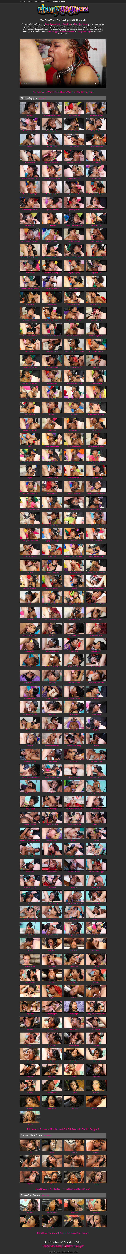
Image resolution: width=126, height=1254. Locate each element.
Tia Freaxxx (96, 1168)
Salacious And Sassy (74, 635)
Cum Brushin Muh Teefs (30, 714)
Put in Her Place (96, 178)
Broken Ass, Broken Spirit (52, 777)
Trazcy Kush (29, 1077)
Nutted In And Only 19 (52, 525)
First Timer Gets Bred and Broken (30, 509)
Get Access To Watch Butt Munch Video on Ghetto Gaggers (63, 91)
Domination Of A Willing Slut (52, 273)
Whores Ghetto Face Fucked (50, 1245)
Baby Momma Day (96, 478)
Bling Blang (96, 730)
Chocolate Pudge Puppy (30, 367)
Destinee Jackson (74, 1029)
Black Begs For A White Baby (96, 462)
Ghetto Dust (96, 824)
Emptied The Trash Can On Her (74, 903)
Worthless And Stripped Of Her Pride (29, 210)
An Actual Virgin (52, 809)
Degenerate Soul (96, 273)
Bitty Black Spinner (96, 761)
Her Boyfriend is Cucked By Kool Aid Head (96, 556)
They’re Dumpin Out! (74, 115)
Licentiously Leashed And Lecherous (52, 604)
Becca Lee (96, 1212)
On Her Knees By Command (29, 241)
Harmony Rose (52, 1029)
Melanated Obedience (96, 635)
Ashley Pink (74, 1212)
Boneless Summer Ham (30, 635)
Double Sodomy (96, 919)
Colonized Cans (74, 730)
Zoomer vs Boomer (52, 588)
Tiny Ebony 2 (52, 1077)
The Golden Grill (96, 887)
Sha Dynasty (52, 966)
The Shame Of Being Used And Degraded (30, 288)
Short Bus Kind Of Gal (96, 777)
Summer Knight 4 (74, 1014)
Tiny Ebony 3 (52, 1045)
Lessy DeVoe (30, 1014)
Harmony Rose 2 (30, 998)
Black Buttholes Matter (74, 509)
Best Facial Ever (96, 430)
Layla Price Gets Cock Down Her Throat (72, 1245)
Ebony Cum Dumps (59, 2)
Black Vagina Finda (52, 351)
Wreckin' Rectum (96, 288)
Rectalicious (29, 399)
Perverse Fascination (96, 241)
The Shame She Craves (96, 194)
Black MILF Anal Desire (96, 351)
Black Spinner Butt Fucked (30, 541)
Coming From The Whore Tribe (52, 336)
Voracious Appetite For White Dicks (74, 257)
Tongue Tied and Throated (52, 162)
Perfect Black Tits (96, 667)
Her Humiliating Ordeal (96, 210)
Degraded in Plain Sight (30, 194)
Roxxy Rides (52, 950)
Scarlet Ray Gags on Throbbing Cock (54, 1247)
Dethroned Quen (96, 225)
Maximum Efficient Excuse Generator (30, 840)
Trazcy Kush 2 (96, 1061)
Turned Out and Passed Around (74, 225)
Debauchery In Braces (52, 320)
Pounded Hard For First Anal (96, 525)
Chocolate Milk (29, 651)
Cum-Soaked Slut (96, 162)
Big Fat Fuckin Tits (74, 430)
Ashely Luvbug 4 (30, 966)
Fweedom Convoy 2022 (74, 698)
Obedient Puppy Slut (52, 131)
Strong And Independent (30, 383)
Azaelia (74, 1077)
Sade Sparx (29, 950)
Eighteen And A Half (30, 824)
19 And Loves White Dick (52, 667)
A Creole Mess (52, 225)
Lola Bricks (96, 1045)
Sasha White (29, 1108)
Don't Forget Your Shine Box (96, 572)
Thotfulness (74, 414)
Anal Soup (30, 604)
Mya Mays (30, 1029)
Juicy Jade (30, 1228)
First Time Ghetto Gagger (96, 872)
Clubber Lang (52, 556)
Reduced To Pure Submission (52, 257)
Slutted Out (96, 367)
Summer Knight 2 (52, 1092)
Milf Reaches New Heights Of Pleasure (96, 336)
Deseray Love (30, 1168)
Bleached (96, 746)
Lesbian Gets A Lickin (30, 887)
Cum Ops (30, 146)
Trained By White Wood (30, 919)
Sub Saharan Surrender (52, 619)
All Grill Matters (96, 714)
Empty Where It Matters (74, 178)
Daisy (29, 1152)
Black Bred (74, 541)
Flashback (74, 588)
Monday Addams (30, 162)
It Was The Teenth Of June (74, 809)
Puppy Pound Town (96, 320)
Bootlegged (51, 714)
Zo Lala (96, 966)
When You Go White (52, 824)
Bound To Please (74, 288)
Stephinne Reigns (74, 1045)
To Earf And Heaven (30, 935)
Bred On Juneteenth (74, 462)
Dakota (74, 1184)
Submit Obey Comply (74, 682)
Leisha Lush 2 (74, 950)
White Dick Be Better (30, 698)
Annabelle (96, 1152)
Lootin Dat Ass (74, 146)
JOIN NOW (42, 98)
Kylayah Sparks (29, 982)
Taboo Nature (30, 304)
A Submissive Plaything (74, 320)
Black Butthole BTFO (74, 493)
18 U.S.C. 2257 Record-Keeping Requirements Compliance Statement (63, 1252)
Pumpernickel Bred (96, 383)
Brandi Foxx (74, 1108)
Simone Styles (96, 1029)
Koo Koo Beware (96, 935)
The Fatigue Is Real (52, 194)
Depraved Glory (29, 273)
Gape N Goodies (30, 809)
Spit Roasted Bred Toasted (96, 446)
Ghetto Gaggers (26, 2)
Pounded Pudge (96, 856)
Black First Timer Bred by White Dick (74, 478)
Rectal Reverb (52, 399)
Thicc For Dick (30, 525)
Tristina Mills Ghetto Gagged (74, 1247)
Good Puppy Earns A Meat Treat (74, 604)
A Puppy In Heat (30, 351)
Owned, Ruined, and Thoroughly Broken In (30, 257)
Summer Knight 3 (52, 1061)
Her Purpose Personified (74, 935)
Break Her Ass (52, 919)
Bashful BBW (52, 430)
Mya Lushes (96, 1228)
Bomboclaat (96, 903)
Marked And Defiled (52, 241)
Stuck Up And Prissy (52, 903)
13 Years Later (29, 730)
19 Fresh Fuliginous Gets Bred (96, 493)
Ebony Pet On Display (29, 588)
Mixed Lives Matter (52, 840)
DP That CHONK (74, 919)
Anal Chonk (52, 635)
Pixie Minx (96, 1092)
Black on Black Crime (42, 2)
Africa (52, 1184)
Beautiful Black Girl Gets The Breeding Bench (96, 414)
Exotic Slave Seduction (30, 320)
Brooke (52, 1152)
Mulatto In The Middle (74, 824)
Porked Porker (74, 651)
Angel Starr (52, 1168)
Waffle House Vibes (52, 478)
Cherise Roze (96, 1108)
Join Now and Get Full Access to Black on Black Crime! (63, 1188)
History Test (29, 872)
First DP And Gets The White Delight (29, 430)
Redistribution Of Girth (29, 682)
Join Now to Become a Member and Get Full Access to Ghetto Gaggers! (63, 1129)
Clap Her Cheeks (52, 509)
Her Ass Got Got (30, 856)
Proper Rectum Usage (52, 367)
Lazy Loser (96, 840)
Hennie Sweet (30, 1061)
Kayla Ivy (74, 1092)
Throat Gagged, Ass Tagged (52, 115)
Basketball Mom (52, 462)
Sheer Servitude (52, 383)
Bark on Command (52, 935)
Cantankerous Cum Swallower (74, 856)
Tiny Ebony (96, 1077)
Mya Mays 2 (96, 998)
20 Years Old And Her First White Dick (74, 572)
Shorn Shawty (52, 682)
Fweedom (74, 887)
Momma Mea (74, 761)
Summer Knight (52, 1212)
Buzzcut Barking (30, 414)
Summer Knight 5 (52, 1014)
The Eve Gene (52, 887)
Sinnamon (74, 1152)
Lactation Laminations (52, 746)
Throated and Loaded (96, 146)
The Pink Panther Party (30, 131)
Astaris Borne (52, 1108)
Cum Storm (29, 115)
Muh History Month (96, 698)
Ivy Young (96, 982)
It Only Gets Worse (96, 541)
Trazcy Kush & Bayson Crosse (96, 1014)
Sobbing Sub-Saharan (52, 698)
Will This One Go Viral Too (74, 367)
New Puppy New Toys (96, 399)
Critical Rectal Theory (52, 761)
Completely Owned (74, 241)
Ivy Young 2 (74, 982)
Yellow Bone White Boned (52, 178)
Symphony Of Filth (74, 210)
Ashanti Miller (96, 950)
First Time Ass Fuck (74, 667)
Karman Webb (74, 1061)
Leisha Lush (74, 966)
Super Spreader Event (96, 793)
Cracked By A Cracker (74, 619)
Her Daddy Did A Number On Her (52, 572)
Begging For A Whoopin (52, 541)
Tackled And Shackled (51, 730)
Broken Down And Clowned (96, 682)
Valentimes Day (52, 872)
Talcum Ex (74, 840)
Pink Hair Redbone (51, 493)
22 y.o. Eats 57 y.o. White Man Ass (30, 777)
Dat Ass (74, 793)
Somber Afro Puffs (74, 131)
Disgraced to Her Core (74, 194)
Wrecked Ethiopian (29, 667)
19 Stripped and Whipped (29, 493)
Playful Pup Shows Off (74, 399)
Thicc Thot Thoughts (30, 761)
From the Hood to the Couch (29, 178)
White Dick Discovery (52, 793)
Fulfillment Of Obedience (74, 304)
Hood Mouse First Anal (52, 651)
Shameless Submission (74, 336)
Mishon (74, 1228)
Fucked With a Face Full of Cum (29, 462)
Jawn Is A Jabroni (74, 714)
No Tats (29, 903)
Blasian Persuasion (74, 777)
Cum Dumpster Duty (96, 115)
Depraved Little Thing (52, 210)
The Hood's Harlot (51, 146)
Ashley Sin (74, 998)
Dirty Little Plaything (74, 273)
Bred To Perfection (96, 509)
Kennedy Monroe (52, 1228)
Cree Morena (30, 1045)
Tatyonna (30, 1184)
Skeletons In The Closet (30, 556)
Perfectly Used (29, 225)
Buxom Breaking (96, 809)
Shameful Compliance (51, 288)
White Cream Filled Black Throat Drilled (52, 446)
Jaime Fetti (30, 1092)
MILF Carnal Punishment (30, 336)
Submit (30, 446)
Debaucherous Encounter (96, 257)
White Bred (29, 572)
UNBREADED (30, 619)
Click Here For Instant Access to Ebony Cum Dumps (63, 1232)
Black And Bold (51, 304)
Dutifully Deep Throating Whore (74, 351)
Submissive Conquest (96, 304)
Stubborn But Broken (74, 872)
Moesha (96, 1184)
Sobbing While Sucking (74, 746)
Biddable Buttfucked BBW (96, 588)
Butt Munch (51, 414)
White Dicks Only (96, 619)
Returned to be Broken (74, 162)
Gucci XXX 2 (52, 982)
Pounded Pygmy (96, 651)
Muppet (29, 478)
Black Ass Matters (52, 856)
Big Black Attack (30, 793)
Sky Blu (52, 998)
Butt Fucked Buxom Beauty (96, 604)
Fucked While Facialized (74, 446)
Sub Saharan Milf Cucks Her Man (74, 556)
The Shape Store (96, 131)
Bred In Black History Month (74, 383)
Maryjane (30, 1124)
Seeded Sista (74, 525)
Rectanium (30, 746)
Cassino (74, 1168)
